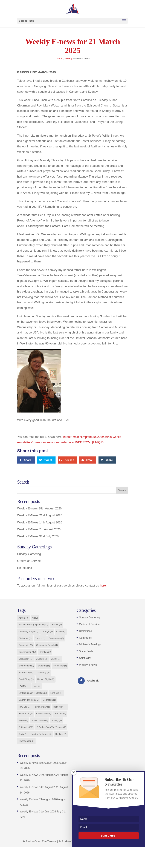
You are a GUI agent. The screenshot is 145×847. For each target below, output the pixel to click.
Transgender (26, 741)
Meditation (49, 700)
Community (26, 645)
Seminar (60, 713)
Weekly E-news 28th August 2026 (39, 508)
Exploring (43, 665)
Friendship (26, 672)
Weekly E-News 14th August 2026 (39, 522)
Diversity (41, 659)
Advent (23, 618)
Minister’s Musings (90, 644)
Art (35, 618)
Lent (36, 686)
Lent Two (56, 693)
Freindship (60, 665)
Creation (45, 652)
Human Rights (45, 679)
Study (23, 734)
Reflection (59, 707)
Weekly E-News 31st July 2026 (38, 536)
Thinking (60, 734)
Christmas (25, 638)
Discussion (25, 659)
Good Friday (26, 679)
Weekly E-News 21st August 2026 (39, 515)
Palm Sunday (42, 707)
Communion (56, 638)
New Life (24, 707)
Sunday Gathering (29, 554)
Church (40, 638)
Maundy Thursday (29, 700)
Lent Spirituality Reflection (33, 693)
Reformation (43, 713)
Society (56, 720)
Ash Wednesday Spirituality (33, 624)
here (103, 585)
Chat (60, 631)
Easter (55, 659)
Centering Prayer (28, 631)
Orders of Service (29, 561)
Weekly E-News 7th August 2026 (38, 529)
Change (47, 631)
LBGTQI (24, 686)
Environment (26, 665)
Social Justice (39, 720)
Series (23, 720)
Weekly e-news (81, 58)
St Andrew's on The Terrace (51, 727)
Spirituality (26, 727)
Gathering (43, 672)
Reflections (24, 568)
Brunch (57, 624)
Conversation (27, 652)
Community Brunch (47, 645)
